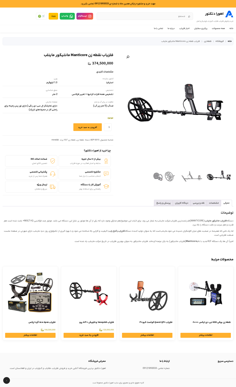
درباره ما (171, 28)
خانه (231, 28)
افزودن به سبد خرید (87, 127)
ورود (53, 16)
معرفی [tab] (226, 203)
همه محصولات (218, 28)
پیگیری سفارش (200, 28)
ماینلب (163, 231)
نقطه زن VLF (70, 140)
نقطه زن (207, 41)
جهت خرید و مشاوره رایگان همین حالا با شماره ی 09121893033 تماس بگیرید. (118, 3)
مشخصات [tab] (214, 203)
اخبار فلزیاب (184, 28)
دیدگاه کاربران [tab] (181, 203)
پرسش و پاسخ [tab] (163, 203)
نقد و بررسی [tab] (199, 203)
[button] (128, 57)
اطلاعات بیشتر (205, 335)
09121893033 (150, 368)
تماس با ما (158, 28)
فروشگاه (219, 41)
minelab (55, 140)
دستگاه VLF (213, 241)
